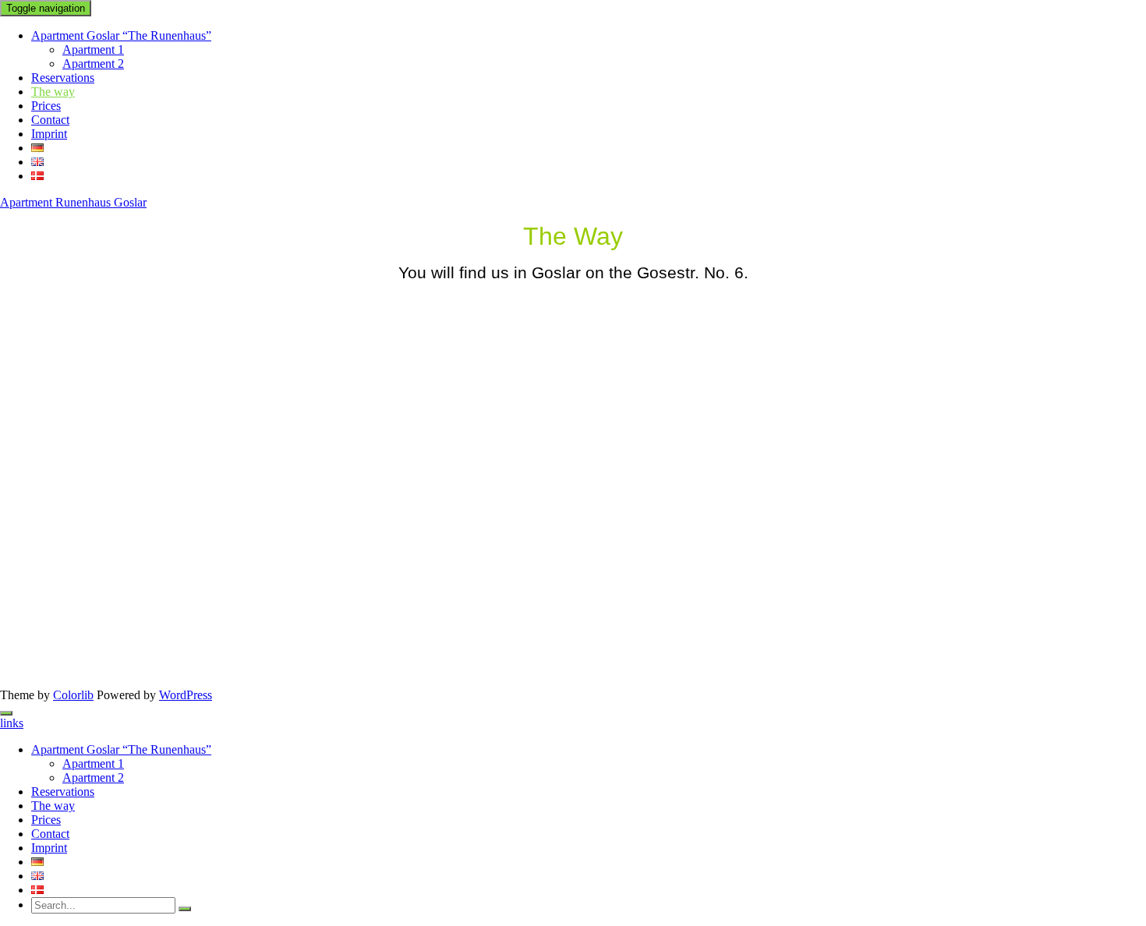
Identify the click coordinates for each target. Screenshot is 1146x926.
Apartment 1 (93, 49)
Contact (50, 119)
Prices (46, 105)
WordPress (185, 695)
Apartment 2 (93, 63)
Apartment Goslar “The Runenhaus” (121, 35)
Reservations (62, 77)
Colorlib (73, 695)
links (11, 723)
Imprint (49, 133)
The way (53, 91)
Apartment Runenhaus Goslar (73, 202)
